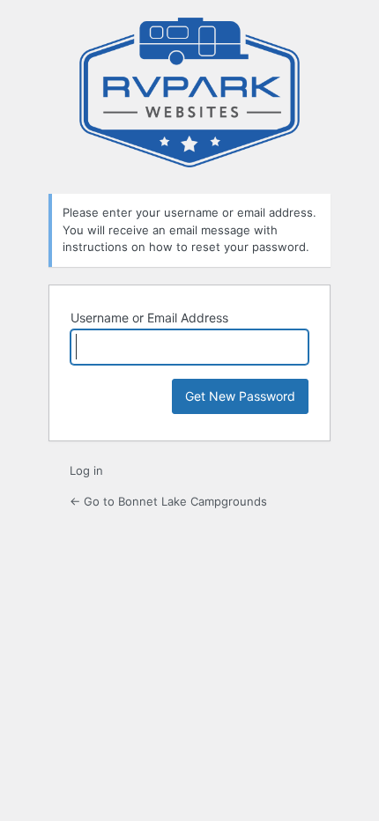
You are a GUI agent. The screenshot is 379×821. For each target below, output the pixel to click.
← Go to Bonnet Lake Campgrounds (168, 501)
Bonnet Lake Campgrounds (189, 95)
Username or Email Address (149, 317)
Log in (86, 470)
